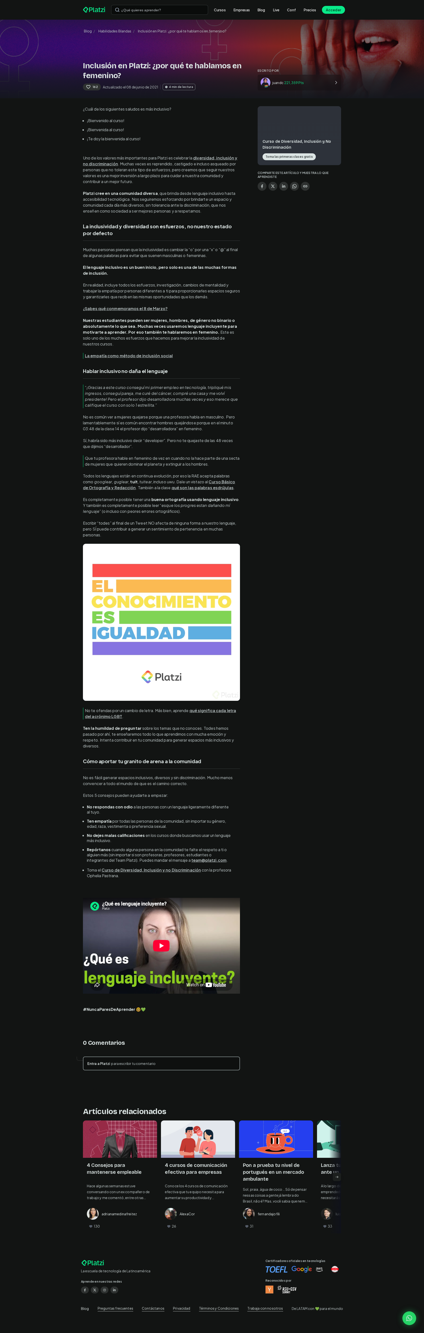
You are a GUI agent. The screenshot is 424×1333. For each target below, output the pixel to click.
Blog (261, 10)
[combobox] (159, 10)
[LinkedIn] (114, 1290)
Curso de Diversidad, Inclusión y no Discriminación (151, 870)
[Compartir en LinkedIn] (283, 186)
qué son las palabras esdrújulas (203, 487)
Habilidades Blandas (115, 31)
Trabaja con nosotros (265, 1308)
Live (276, 10)
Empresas (242, 10)
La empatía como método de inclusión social (129, 355)
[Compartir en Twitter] (272, 186)
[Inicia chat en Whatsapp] (409, 1318)
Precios (310, 10)
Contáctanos (153, 1308)
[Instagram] (104, 1290)
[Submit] (117, 9)
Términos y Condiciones (219, 1308)
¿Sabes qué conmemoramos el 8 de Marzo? (125, 308)
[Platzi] (94, 10)
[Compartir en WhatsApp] (294, 186)
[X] (95, 1290)
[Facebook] (85, 1290)
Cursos (220, 10)
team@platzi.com (209, 860)
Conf (291, 10)
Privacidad (181, 1308)
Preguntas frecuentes (115, 1308)
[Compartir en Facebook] (262, 186)
